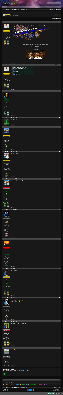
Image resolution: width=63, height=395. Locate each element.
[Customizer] (60, 7)
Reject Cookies (58, 393)
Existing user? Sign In (52, 6)
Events (15, 6)
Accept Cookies (51, 393)
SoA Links (19, 6)
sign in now (21, 370)
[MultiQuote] (11, 63)
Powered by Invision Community (57, 390)
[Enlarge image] (5, 42)
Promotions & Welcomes (14, 15)
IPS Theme (3, 389)
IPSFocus (7, 389)
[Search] (60, 3)
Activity (10, 6)
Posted (14, 117)
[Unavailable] (8, 42)
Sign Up (57, 6)
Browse (5, 6)
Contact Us (4, 390)
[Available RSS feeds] (59, 387)
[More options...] (59, 22)
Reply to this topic (56, 18)
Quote (13, 89)
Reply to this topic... (10, 373)
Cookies (7, 390)
